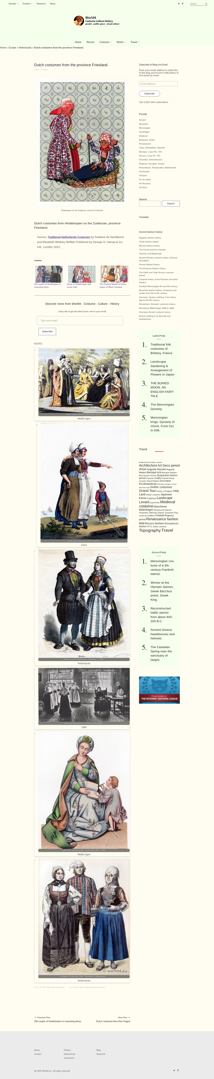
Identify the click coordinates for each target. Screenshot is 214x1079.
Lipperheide (155, 502)
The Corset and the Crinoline (152, 249)
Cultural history (168, 478)
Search (143, 199)
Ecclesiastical (147, 483)
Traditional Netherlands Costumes (69, 237)
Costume (104, 42)
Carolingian (144, 132)
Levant (144, 502)
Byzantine (143, 124)
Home (78, 42)
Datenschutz (69, 1054)
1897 (44, 987)
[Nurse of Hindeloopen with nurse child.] (82, 274)
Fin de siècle (145, 179)
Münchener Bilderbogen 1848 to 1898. (157, 308)
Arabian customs (156, 462)
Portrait (159, 515)
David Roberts (153, 481)
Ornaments (143, 513)
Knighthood (151, 498)
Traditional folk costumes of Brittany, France (161, 349)
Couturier (150, 478)
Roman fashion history (149, 264)
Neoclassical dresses (163, 510)
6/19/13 (36, 70)
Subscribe (47, 331)
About (52, 3)
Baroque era (154, 472)
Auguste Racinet (156, 469)
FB (182, 3)
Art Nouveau (145, 183)
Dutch (53, 987)
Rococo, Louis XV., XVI (149, 155)
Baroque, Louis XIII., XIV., (151, 152)
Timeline (26, 3)
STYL (149, 526)
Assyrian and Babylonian (150, 253)
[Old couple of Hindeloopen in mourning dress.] (49, 274)
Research (41, 3)
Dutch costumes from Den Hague (113, 1019)
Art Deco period (169, 465)
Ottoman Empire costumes (161, 512)
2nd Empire (144, 171)
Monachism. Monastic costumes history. (157, 304)
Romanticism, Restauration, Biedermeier (157, 167)
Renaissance (145, 144)
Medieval (143, 136)
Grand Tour (147, 491)
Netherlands (25, 47)
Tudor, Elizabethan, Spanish (152, 147)
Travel (133, 42)
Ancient (142, 120)
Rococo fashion (154, 523)
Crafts (157, 478)
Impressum (69, 1058)
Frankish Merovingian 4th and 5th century (158, 286)
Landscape (164, 498)
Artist (142, 469)
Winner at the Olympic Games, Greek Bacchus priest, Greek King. (162, 591)
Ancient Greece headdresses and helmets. (163, 634)
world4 (45, 70)
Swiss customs (159, 526)
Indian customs (153, 495)
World (120, 42)
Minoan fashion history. (149, 246)
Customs (143, 481)
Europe (12, 47)
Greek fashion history (149, 241)
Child (49, 987)
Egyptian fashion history (150, 238)
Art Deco (143, 187)
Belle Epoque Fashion (148, 476)
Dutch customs (79, 987)
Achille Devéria (144, 462)
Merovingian (144, 128)
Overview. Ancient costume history (154, 312)
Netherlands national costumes (95, 987)
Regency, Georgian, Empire (152, 163)
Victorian (143, 175)
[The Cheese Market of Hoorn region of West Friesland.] (114, 274)
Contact (37, 1054)
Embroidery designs (164, 484)
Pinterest (179, 3)
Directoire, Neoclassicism (150, 159)
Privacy (67, 1050)
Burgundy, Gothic (147, 140)
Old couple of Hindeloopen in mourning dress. (58, 1019)
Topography (150, 530)
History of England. (164, 491)
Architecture (148, 465)
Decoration (165, 481)
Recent (90, 42)
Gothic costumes (161, 487)
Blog (99, 1050)
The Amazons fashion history (152, 268)
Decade (12, 3)
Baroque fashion (169, 472)
